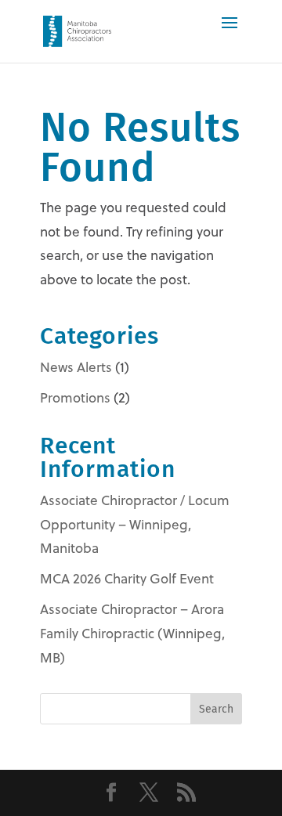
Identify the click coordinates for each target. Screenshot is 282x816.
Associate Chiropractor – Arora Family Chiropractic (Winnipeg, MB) (132, 633)
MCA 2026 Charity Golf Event (127, 578)
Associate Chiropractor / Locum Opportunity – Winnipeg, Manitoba (135, 524)
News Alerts (76, 367)
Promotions (75, 397)
